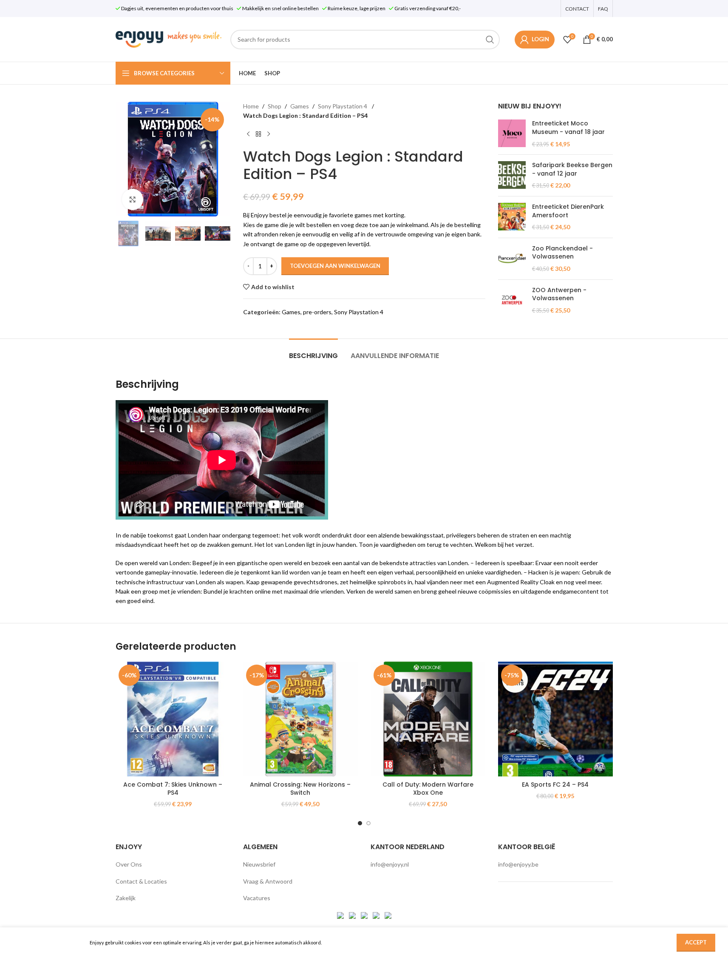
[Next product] (268, 134)
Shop (274, 106)
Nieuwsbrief (259, 864)
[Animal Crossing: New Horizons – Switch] (300, 719)
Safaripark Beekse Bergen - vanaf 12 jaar (572, 169)
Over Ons (129, 864)
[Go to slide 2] (368, 823)
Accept (696, 942)
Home (251, 106)
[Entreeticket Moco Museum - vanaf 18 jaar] (512, 133)
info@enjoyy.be (518, 864)
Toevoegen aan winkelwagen (335, 265)
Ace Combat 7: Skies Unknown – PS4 (172, 788)
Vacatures (256, 897)
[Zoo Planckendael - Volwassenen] (512, 258)
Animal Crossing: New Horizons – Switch (300, 788)
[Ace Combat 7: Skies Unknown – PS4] (173, 719)
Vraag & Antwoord (267, 881)
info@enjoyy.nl (390, 864)
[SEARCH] (490, 39)
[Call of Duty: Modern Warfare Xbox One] (428, 719)
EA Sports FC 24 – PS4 (555, 784)
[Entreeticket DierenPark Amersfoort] (512, 217)
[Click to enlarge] (132, 199)
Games (299, 106)
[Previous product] (248, 134)
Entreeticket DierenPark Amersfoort (568, 211)
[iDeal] (341, 914)
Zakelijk (126, 897)
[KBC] (377, 914)
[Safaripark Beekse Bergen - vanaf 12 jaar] (512, 175)
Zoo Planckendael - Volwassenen (562, 252)
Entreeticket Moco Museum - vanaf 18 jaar (568, 127)
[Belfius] (388, 914)
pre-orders (317, 312)
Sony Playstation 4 (343, 106)
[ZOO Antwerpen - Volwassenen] (512, 300)
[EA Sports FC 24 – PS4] (555, 719)
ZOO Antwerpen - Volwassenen (559, 294)
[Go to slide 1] (360, 823)
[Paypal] (365, 914)
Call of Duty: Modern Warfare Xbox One (427, 788)
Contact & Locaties (141, 881)
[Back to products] (258, 134)
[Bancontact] (353, 914)
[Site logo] (169, 38)
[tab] (313, 351)
